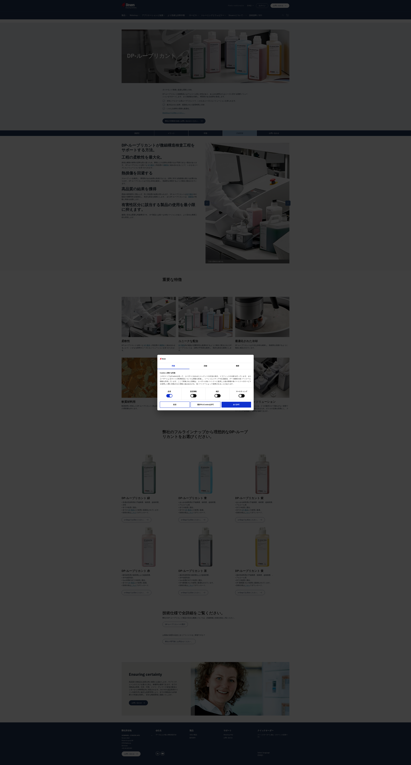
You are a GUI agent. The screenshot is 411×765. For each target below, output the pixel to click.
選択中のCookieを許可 (205, 405)
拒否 (174, 405)
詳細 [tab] (205, 366)
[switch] (193, 395)
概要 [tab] (237, 366)
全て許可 (236, 405)
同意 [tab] (173, 366)
